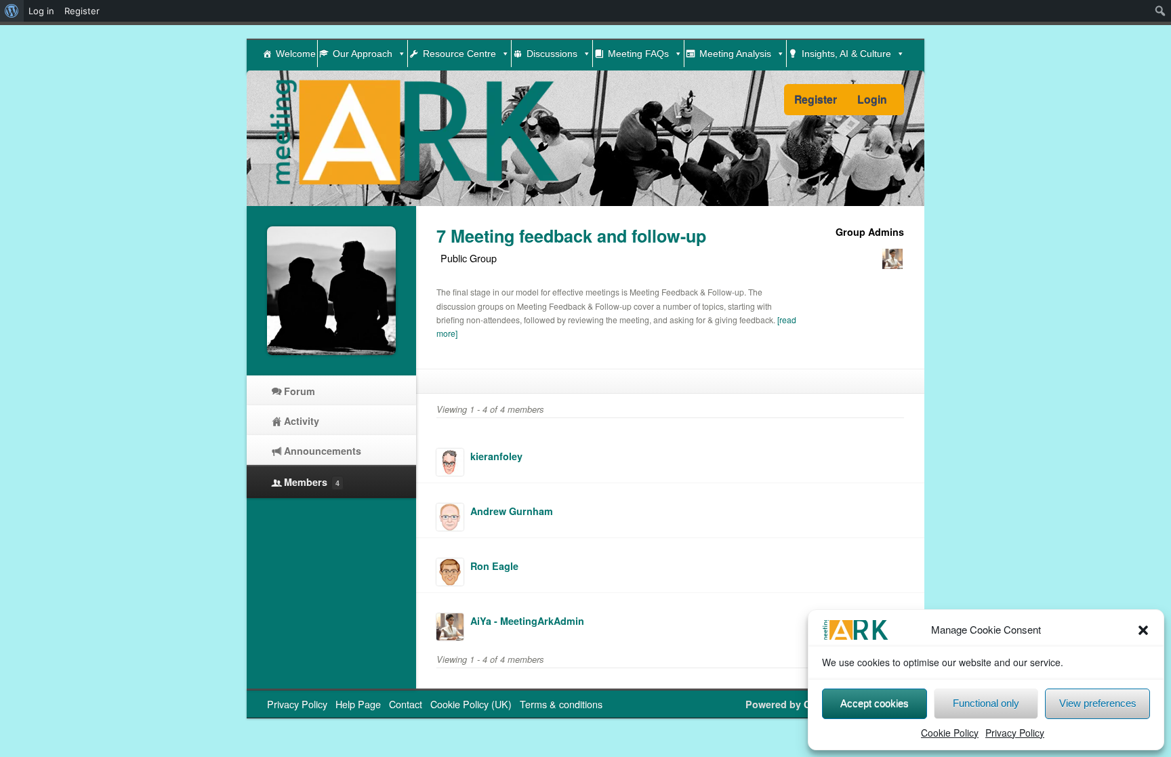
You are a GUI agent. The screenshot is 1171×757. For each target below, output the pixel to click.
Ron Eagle (494, 566)
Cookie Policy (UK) (471, 704)
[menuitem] (12, 11)
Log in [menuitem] (41, 10)
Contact (405, 704)
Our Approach (362, 53)
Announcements (322, 450)
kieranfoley (496, 456)
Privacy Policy (1014, 732)
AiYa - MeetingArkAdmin (527, 621)
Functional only (986, 703)
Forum (299, 391)
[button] (1143, 630)
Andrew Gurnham (511, 511)
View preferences (1097, 703)
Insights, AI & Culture (846, 53)
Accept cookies (874, 703)
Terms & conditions (561, 704)
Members (312, 482)
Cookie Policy (950, 732)
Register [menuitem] (82, 10)
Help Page (358, 704)
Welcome (296, 53)
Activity (301, 421)
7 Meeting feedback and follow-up (571, 236)
